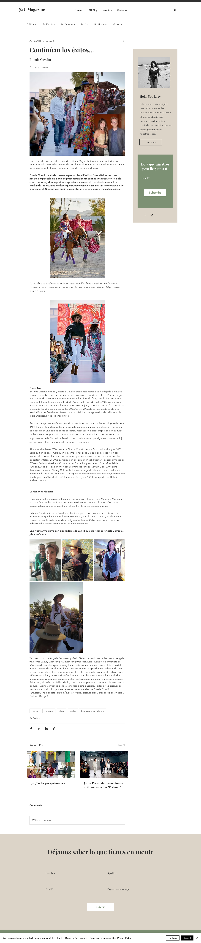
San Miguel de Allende (92, 710)
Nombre (50, 873)
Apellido (112, 873)
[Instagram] (174, 10)
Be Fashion (49, 24)
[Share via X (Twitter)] (38, 728)
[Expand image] (45, 560)
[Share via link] (54, 728)
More (116, 24)
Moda (61, 710)
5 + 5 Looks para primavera (47, 783)
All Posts (31, 24)
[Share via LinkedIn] (46, 728)
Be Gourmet (68, 24)
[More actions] (123, 41)
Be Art (84, 24)
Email (145, 178)
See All (121, 744)
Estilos (73, 710)
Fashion (35, 710)
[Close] (197, 937)
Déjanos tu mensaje (118, 889)
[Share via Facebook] (31, 728)
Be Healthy (100, 24)
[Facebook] (168, 10)
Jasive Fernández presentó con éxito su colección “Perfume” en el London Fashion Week (103, 785)
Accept (187, 938)
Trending (48, 710)
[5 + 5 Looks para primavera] (51, 764)
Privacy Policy (124, 938)
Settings (173, 938)
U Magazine (32, 9)
